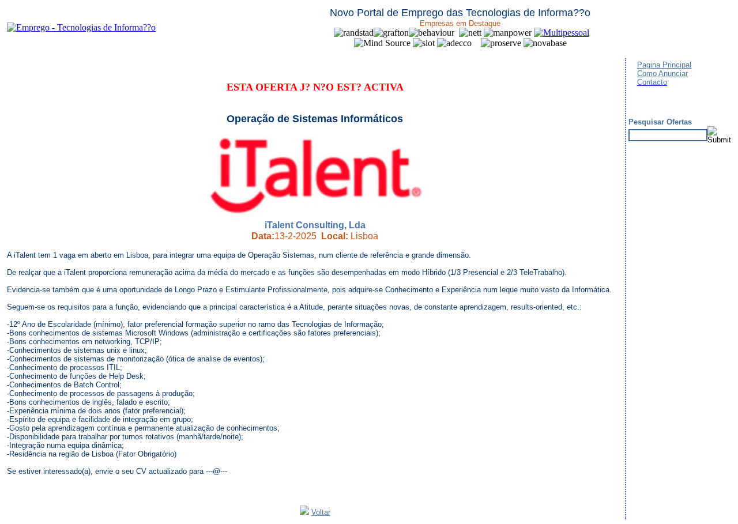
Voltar (320, 512)
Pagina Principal (664, 65)
